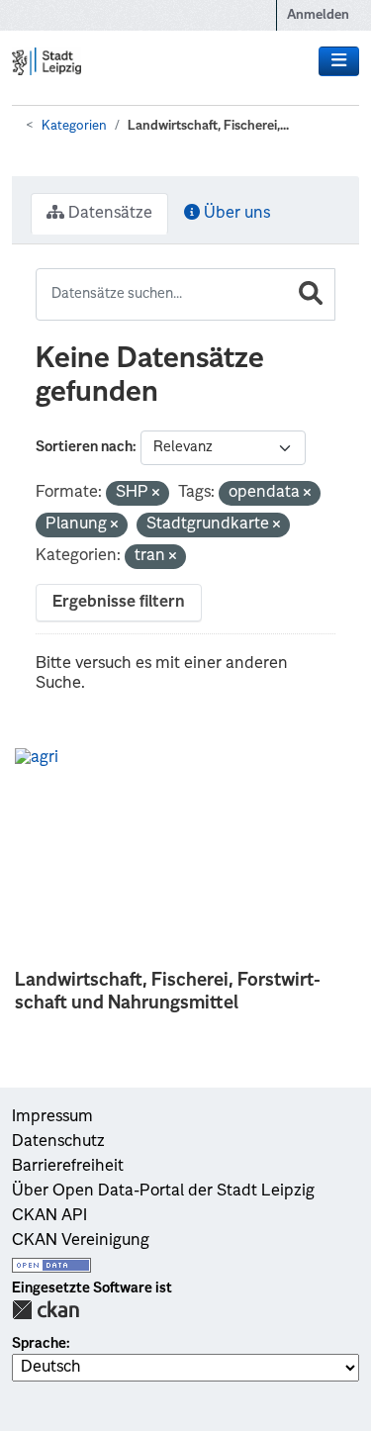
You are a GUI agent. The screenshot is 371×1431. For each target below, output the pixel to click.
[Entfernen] (155, 494)
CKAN (45, 1309)
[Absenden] (310, 294)
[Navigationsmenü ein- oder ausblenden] (339, 61)
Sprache (39, 1344)
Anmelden (318, 15)
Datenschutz (58, 1142)
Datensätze (108, 214)
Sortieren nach (84, 447)
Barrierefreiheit (68, 1167)
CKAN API (49, 1216)
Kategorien (74, 126)
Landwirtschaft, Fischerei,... (208, 126)
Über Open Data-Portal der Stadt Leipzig (163, 1191)
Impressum (52, 1117)
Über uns (235, 214)
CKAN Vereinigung (80, 1241)
